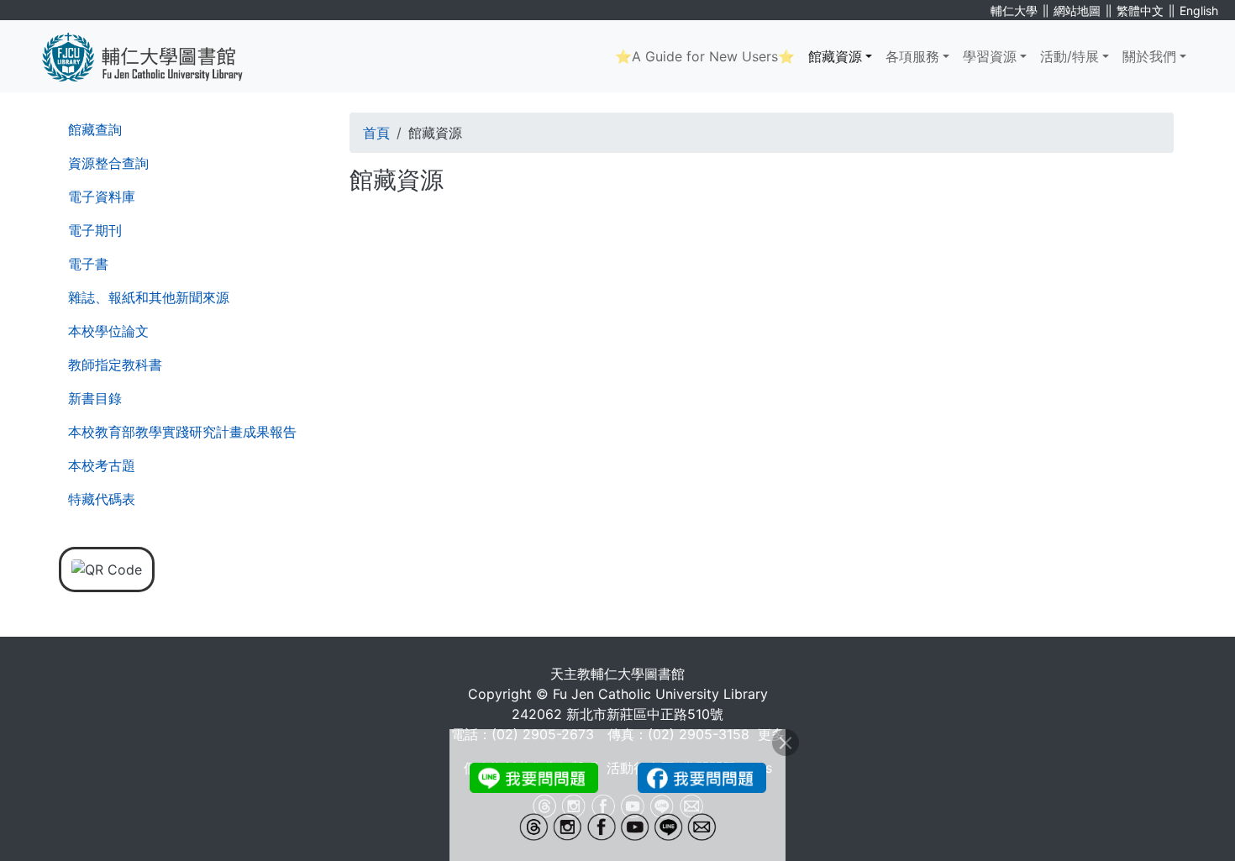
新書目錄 (95, 398)
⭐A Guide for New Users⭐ (705, 56)
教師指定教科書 (115, 364)
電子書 (88, 263)
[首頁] (155, 56)
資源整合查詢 (108, 163)
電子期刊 (95, 230)
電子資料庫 (101, 196)
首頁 (376, 132)
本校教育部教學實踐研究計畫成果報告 (182, 431)
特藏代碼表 (101, 499)
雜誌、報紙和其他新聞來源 (148, 297)
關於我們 (1149, 56)
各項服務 (912, 56)
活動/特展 (1069, 56)
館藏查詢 (95, 129)
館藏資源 (835, 56)
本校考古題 (101, 465)
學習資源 (990, 56)
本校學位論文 (108, 331)
